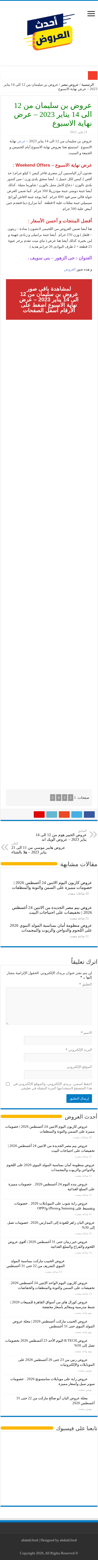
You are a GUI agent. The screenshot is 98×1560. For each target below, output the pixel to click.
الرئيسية (88, 85)
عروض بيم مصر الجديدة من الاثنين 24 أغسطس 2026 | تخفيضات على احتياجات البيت (52, 910)
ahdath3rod (29, 1540)
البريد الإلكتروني (79, 1050)
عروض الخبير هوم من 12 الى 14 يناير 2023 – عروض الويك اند (61, 835)
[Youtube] (48, 1546)
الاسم (86, 1033)
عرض (21, 141)
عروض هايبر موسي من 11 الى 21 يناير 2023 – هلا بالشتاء (38, 848)
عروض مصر (70, 85)
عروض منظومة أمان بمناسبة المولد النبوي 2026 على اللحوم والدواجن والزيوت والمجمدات (51, 927)
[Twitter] (53, 1546)
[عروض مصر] (49, 32)
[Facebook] (58, 1546)
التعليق (85, 984)
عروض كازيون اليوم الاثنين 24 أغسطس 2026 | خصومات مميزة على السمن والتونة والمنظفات (52, 885)
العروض (70, 269)
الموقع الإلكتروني (79, 1067)
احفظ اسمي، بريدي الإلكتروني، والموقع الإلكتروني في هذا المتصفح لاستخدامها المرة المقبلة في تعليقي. (52, 1086)
